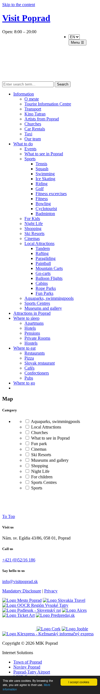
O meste (31, 99)
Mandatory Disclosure (21, 591)
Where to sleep (26, 318)
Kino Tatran (35, 114)
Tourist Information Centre (47, 104)
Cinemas (32, 238)
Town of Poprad (27, 662)
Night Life (33, 223)
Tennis (41, 163)
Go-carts (43, 273)
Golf (40, 188)
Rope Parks (46, 288)
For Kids (32, 218)
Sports (30, 158)
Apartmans (34, 323)
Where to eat (24, 348)
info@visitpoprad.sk (20, 581)
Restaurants (34, 353)
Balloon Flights (49, 278)
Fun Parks (44, 293)
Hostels (31, 343)
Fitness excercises (51, 193)
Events (30, 148)
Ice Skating (45, 178)
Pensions (32, 333)
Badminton (45, 213)
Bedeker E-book (40, 58)
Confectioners (36, 373)
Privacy (51, 591)
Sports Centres (37, 303)
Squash (42, 168)
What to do (23, 143)
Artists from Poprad (41, 119)
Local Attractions (39, 243)
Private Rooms (37, 338)
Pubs (28, 378)
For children (41, 476)
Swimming (45, 173)
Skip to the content (18, 4)
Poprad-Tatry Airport (31, 672)
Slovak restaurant (39, 363)
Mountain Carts (49, 268)
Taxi (28, 133)
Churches (32, 124)
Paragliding (46, 258)
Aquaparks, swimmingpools (49, 298)
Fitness (42, 198)
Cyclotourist (46, 208)
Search (62, 84)
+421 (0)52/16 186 (18, 560)
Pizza (29, 358)
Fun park (38, 443)
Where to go (24, 383)
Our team (32, 138)
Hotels (30, 328)
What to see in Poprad (43, 153)
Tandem (43, 248)
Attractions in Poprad (32, 313)
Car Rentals (34, 129)
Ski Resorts (34, 233)
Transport (32, 109)
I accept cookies (78, 682)
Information (23, 94)
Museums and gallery (43, 308)
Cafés (29, 368)
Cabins (42, 283)
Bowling (43, 203)
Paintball (43, 263)
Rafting (42, 253)
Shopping (32, 228)
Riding (42, 183)
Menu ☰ (77, 42)
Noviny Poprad (26, 667)
